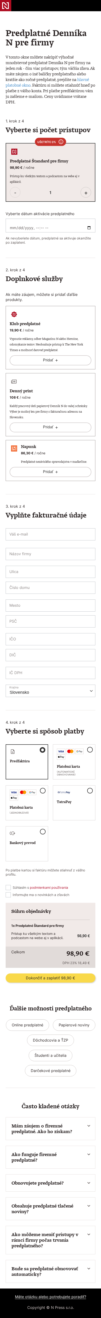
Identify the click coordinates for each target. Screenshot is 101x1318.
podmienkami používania (49, 887)
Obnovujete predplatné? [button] (38, 1183)
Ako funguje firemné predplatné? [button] (34, 1157)
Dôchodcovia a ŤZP (50, 1040)
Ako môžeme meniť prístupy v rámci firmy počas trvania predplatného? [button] (45, 1240)
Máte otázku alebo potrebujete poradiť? (50, 1296)
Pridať (50, 360)
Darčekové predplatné (50, 1070)
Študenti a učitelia (50, 1055)
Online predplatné (27, 1025)
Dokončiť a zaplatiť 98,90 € (50, 978)
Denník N (5, 5)
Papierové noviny (74, 1025)
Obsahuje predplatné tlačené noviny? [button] (42, 1208)
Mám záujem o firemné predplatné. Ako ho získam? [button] (42, 1128)
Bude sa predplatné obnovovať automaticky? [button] (45, 1271)
